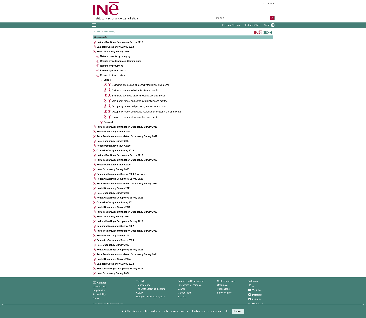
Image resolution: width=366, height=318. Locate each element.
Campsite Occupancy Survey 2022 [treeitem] (115, 226)
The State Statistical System (150, 289)
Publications (223, 289)
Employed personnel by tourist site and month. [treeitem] (135, 117)
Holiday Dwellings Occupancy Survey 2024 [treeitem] (120, 268)
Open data (222, 285)
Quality (139, 293)
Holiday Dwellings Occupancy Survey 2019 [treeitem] (120, 155)
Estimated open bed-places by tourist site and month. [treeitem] (138, 95)
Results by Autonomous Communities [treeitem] (120, 61)
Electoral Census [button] (231, 25)
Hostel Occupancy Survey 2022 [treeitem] (114, 207)
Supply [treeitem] (107, 80)
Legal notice (99, 290)
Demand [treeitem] (108, 122)
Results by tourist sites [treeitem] (112, 75)
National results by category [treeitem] (115, 56)
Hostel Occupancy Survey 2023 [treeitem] (114, 235)
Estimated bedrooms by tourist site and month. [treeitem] (135, 90)
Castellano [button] (268, 3)
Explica (182, 296)
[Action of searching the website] (272, 18)
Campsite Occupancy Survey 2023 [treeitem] (115, 240)
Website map (99, 286)
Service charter (224, 293)
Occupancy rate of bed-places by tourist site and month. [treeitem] (140, 106)
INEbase (96, 31)
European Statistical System (150, 296)
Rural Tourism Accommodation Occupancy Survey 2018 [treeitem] (127, 127)
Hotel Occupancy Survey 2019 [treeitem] (113, 141)
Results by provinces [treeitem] (111, 66)
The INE (140, 281)
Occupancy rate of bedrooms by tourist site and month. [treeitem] (139, 101)
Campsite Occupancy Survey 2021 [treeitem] (115, 202)
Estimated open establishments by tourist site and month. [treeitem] (140, 85)
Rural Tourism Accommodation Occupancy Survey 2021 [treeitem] (127, 183)
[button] (268, 25)
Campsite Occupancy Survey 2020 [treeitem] (115, 174)
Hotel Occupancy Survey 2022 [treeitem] (113, 216)
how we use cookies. (220, 311)
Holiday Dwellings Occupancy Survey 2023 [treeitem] (120, 249)
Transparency (143, 285)
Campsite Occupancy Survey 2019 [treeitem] (115, 150)
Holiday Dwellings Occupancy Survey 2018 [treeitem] (120, 42)
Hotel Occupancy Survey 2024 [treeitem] (113, 273)
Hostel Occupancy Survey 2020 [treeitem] (114, 164)
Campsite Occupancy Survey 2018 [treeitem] (115, 47)
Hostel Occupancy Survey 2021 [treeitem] (114, 188)
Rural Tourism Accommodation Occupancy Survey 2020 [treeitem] (127, 160)
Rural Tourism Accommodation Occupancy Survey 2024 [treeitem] (127, 254)
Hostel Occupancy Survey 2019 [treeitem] (114, 146)
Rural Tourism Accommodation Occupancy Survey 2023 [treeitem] (127, 231)
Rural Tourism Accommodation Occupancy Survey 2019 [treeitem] (127, 136)
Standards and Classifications (108, 304)
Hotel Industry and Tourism (115, 31)
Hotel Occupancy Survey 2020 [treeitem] (113, 169)
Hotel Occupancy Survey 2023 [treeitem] (113, 245)
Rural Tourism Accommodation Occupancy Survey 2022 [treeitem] (127, 212)
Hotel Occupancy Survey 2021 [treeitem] (113, 193)
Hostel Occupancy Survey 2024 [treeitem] (114, 259)
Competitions (184, 293)
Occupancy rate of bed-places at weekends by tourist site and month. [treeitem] (146, 111)
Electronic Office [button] (252, 25)
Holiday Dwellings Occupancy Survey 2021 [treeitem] (120, 197)
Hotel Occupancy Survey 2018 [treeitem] (113, 51)
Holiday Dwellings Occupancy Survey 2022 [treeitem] (120, 221)
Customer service (226, 281)
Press (96, 298)
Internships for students (189, 285)
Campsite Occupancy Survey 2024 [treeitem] (115, 264)
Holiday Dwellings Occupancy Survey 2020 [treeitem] (120, 179)
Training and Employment (191, 281)
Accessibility (99, 294)
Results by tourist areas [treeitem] (113, 70)
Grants (181, 289)
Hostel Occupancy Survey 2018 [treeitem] (114, 131)
